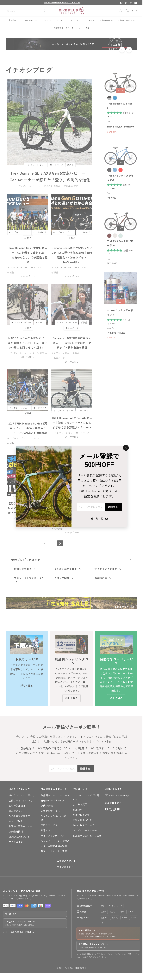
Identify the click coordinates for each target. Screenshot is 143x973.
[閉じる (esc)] (125, 448)
